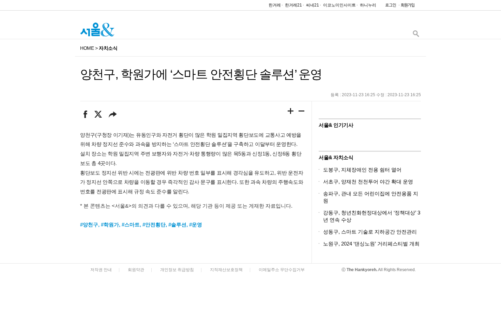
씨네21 (312, 5)
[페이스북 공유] (85, 114)
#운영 (195, 224)
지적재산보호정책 (226, 269)
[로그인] (388, 7)
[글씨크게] (291, 112)
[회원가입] (407, 7)
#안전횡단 (154, 224)
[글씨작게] (302, 112)
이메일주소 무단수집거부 (282, 269)
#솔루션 (177, 224)
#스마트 (131, 224)
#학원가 (110, 224)
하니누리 (368, 5)
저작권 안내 (101, 269)
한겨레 (275, 5)
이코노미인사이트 (339, 5)
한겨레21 (293, 5)
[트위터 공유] (98, 114)
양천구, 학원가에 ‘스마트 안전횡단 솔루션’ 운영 (201, 74)
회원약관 (136, 269)
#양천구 (89, 224)
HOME (87, 48)
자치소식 (108, 48)
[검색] (415, 35)
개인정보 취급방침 (177, 269)
